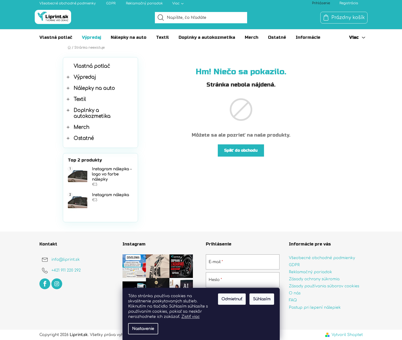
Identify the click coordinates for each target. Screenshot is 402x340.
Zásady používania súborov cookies (324, 286)
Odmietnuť (232, 299)
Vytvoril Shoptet (347, 335)
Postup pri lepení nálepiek (315, 307)
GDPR (110, 3)
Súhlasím (262, 299)
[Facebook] (44, 283)
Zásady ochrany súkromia (314, 279)
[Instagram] (56, 283)
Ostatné (84, 138)
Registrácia (348, 3)
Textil (80, 99)
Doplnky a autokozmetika (92, 113)
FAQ (293, 300)
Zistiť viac (190, 317)
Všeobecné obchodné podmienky (67, 3)
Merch (81, 127)
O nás (295, 293)
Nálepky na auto (94, 88)
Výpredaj (85, 77)
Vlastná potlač (92, 66)
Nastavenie (143, 329)
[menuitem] (56, 37)
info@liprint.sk (65, 259)
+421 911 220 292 (66, 270)
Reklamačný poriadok (144, 3)
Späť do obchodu (241, 150)
